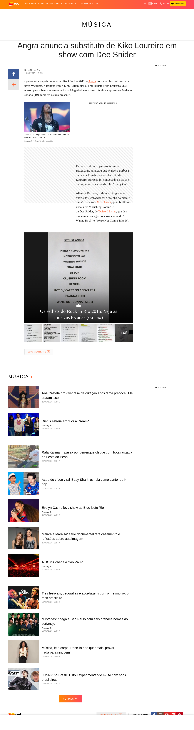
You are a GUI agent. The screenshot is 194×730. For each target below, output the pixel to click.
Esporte (91, 12)
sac (145, 4)
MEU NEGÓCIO (57, 4)
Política (53, 12)
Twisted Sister (107, 211)
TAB (157, 12)
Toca (169, 12)
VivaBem (120, 12)
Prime (162, 12)
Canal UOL (141, 12)
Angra (92, 81)
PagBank (84, 4)
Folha (82, 12)
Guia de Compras (182, 12)
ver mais (68, 699)
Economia (73, 12)
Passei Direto (72, 4)
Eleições (32, 12)
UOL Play (93, 4)
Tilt (127, 12)
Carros (62, 12)
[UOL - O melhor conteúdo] (13, 4)
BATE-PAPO (45, 4)
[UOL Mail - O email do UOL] (153, 4)
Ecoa (132, 12)
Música (97, 24)
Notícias (43, 12)
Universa (109, 12)
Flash (23, 12)
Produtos (14, 12)
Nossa (151, 12)
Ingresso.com (32, 4)
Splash (100, 12)
